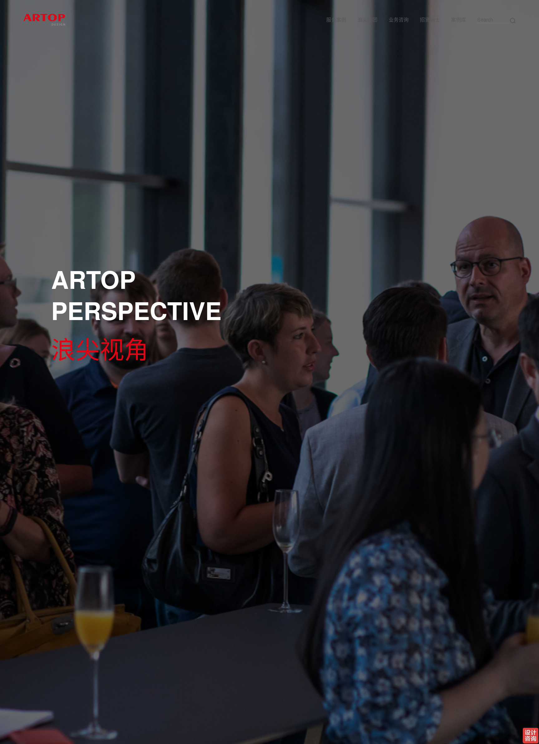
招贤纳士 (430, 19)
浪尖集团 (367, 19)
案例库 (458, 19)
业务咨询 (399, 19)
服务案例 (336, 19)
